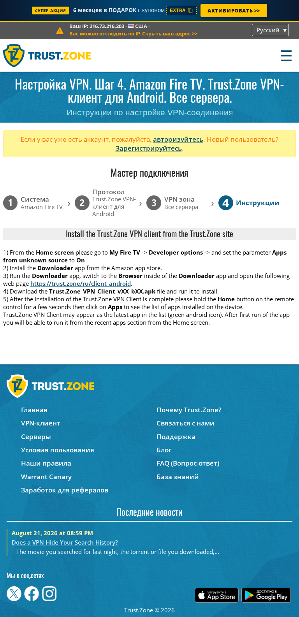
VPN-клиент (40, 422)
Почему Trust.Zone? (189, 409)
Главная (34, 409)
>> (133, 33)
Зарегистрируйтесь (149, 148)
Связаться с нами (186, 422)
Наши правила (46, 463)
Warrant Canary (46, 476)
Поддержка (176, 436)
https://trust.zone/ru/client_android (80, 283)
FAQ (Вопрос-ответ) (188, 463)
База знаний (178, 476)
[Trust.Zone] (47, 55)
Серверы (36, 436)
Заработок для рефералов (64, 489)
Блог (164, 449)
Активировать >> (234, 10)
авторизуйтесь (178, 139)
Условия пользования (57, 449)
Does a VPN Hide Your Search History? (65, 542)
